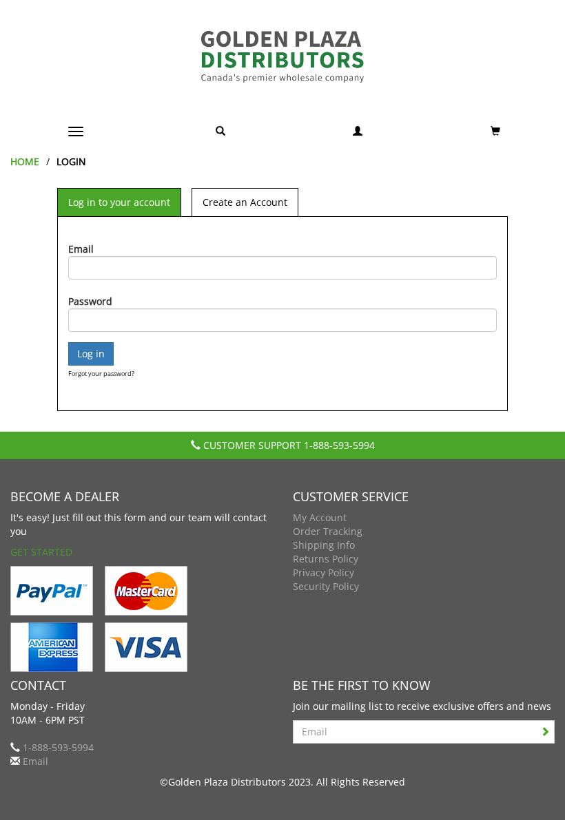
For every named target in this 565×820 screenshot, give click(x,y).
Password (90, 301)
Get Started (41, 551)
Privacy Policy (323, 572)
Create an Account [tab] (245, 202)
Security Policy (326, 586)
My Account (320, 517)
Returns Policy (325, 558)
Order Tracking (327, 531)
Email (81, 248)
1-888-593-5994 (339, 445)
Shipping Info (324, 544)
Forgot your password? (101, 373)
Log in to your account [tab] (119, 202)
